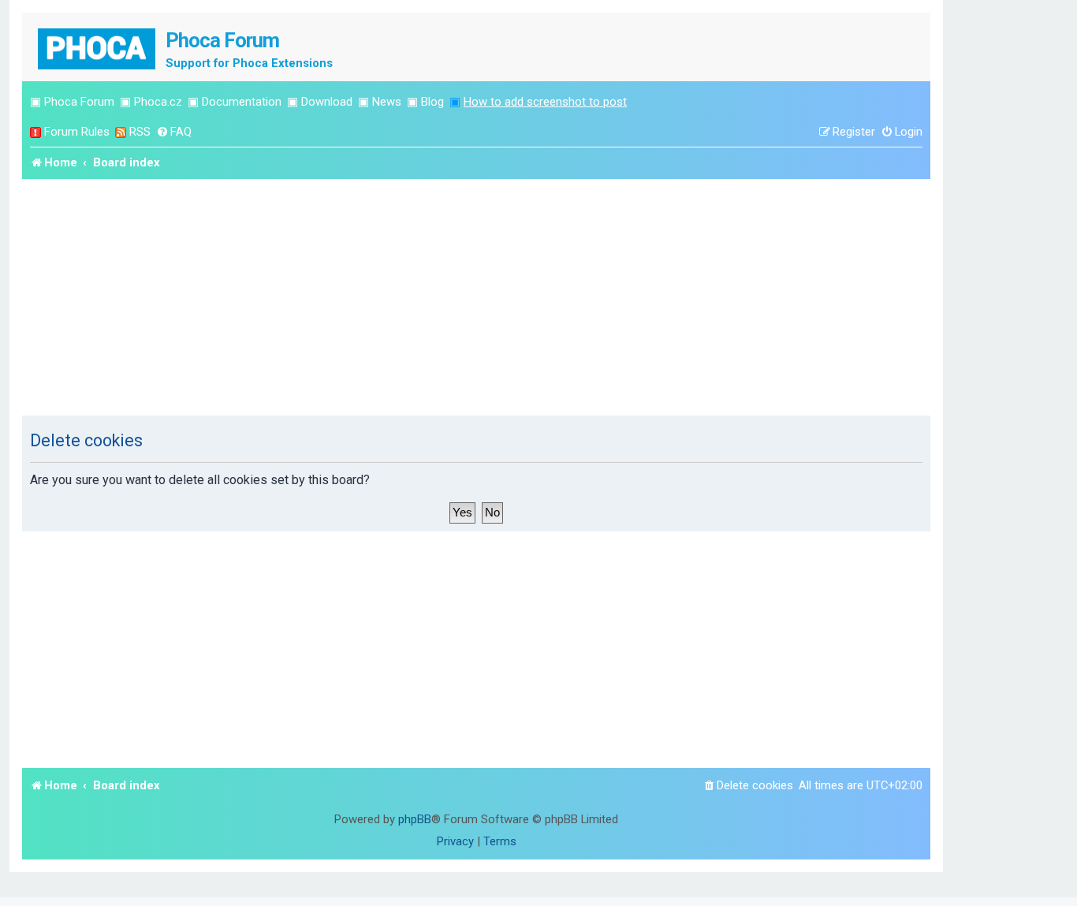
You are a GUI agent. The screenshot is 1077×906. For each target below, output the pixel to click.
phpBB (414, 819)
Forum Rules (77, 132)
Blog (432, 102)
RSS (140, 132)
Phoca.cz (158, 102)
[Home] (98, 47)
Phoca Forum (79, 102)
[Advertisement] (476, 297)
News (386, 102)
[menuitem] (174, 132)
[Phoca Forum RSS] (120, 132)
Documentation (241, 102)
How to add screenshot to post (545, 102)
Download (326, 102)
